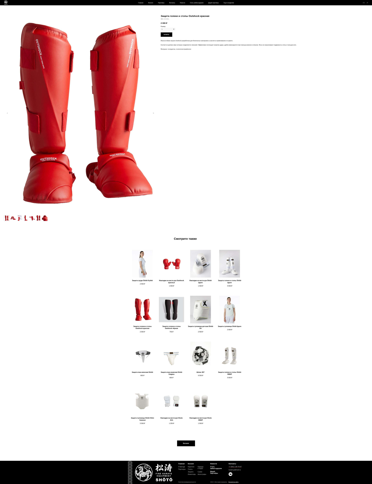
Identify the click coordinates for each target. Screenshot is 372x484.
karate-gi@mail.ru (235, 470)
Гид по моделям (229, 2)
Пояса (190, 469)
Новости (182, 2)
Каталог (150, 2)
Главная (140, 2)
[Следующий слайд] (153, 113)
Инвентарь (192, 474)
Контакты (172, 2)
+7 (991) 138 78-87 (235, 467)
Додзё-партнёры (213, 2)
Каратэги (191, 467)
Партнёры (161, 2)
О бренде (181, 467)
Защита (190, 472)
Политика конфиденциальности (187, 482)
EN (364, 2)
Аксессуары (202, 474)
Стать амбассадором (196, 2)
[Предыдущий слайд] (7, 113)
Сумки (200, 472)
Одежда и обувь (200, 467)
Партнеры (182, 469)
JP (367, 2)
